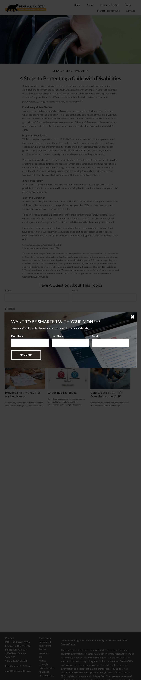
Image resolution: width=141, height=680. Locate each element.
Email (95, 336)
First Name (17, 336)
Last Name (57, 336)
